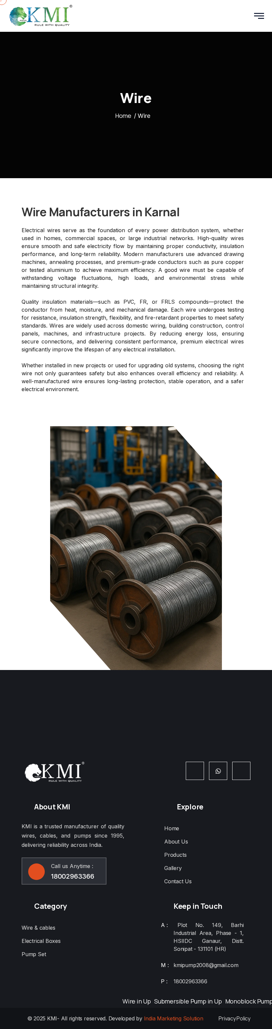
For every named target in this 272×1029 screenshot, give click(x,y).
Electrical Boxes (41, 941)
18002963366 (72, 876)
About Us (176, 841)
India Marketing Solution (173, 1018)
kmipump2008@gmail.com (205, 965)
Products (175, 854)
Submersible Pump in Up (178, 1001)
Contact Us (178, 881)
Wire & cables (38, 927)
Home (123, 116)
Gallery (173, 868)
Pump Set (34, 954)
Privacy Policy (234, 1018)
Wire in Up (127, 1001)
